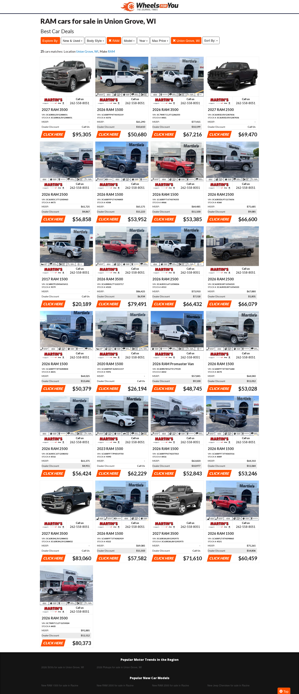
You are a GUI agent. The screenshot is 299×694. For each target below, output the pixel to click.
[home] (149, 6)
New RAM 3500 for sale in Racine (115, 685)
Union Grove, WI (188, 40)
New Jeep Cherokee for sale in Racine (228, 685)
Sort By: (210, 40)
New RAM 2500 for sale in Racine (170, 685)
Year (142, 40)
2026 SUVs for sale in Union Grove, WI (62, 667)
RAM (115, 40)
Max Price (159, 40)
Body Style (95, 40)
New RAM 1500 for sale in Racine (59, 685)
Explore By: (50, 40)
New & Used (72, 40)
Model (128, 40)
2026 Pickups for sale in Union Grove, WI (119, 667)
